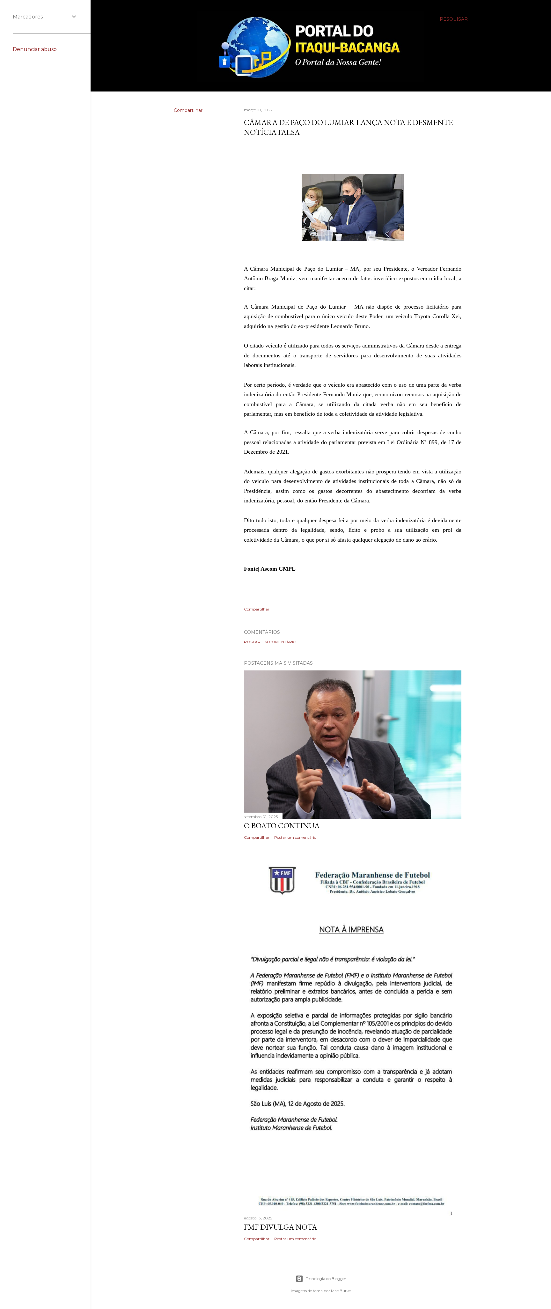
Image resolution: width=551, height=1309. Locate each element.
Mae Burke (341, 1290)
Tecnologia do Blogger (326, 1278)
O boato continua (282, 825)
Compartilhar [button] (188, 110)
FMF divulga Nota (280, 1227)
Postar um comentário (270, 642)
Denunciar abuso (35, 49)
